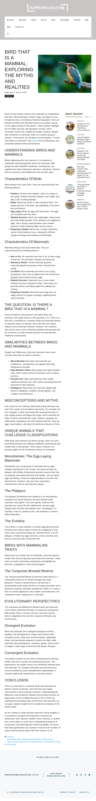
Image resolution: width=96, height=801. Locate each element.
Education (22, 20)
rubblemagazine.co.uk (31, 792)
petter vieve (9, 92)
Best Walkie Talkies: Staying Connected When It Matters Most (30, 739)
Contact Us (19, 27)
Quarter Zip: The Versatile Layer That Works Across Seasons (83, 127)
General (9, 96)
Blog (86, 20)
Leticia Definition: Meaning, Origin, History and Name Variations (84, 140)
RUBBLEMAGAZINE (56, 776)
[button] (8, 33)
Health (33, 20)
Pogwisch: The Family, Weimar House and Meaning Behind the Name (83, 155)
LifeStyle (77, 20)
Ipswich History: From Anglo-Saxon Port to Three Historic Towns (84, 205)
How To (43, 20)
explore (34, 141)
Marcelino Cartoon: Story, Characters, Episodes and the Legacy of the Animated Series (84, 172)
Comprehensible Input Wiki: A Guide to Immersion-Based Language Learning (84, 190)
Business (10, 20)
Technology (64, 20)
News (53, 20)
